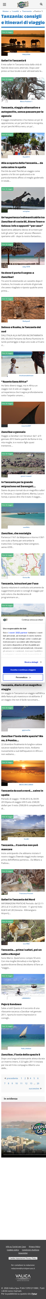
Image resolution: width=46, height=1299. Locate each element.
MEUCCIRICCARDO (26, 785)
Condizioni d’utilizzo (30, 1250)
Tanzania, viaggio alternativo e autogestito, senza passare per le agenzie (22, 111)
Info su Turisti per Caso (16, 1246)
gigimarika (26, 730)
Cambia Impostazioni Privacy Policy (23, 1258)
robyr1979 (26, 267)
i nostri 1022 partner (17, 633)
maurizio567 (26, 426)
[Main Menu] (4, 4)
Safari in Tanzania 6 (13, 60)
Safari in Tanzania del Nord (18, 899)
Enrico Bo (26, 577)
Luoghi (15, 11)
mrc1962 (26, 944)
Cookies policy (13, 1250)
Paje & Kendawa (11, 1004)
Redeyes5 (26, 321)
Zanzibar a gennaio (13, 431)
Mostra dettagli (31, 662)
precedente (12, 1078)
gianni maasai (26, 476)
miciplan (26, 211)
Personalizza (21, 677)
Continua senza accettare (32, 620)
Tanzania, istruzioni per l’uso (19, 583)
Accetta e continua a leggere (23, 670)
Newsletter (23, 1253)
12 (26, 1083)
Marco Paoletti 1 (26, 101)
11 (21, 1083)
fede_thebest (26, 1048)
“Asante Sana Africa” (14, 381)
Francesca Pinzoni (26, 893)
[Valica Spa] (23, 1280)
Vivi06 (26, 839)
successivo (34, 1088)
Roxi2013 (26, 157)
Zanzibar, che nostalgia (16, 533)
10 (16, 1083)
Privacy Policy (34, 1246)
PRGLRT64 (26, 54)
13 (31, 1083)
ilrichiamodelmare (26, 375)
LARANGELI (26, 998)
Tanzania (27, 11)
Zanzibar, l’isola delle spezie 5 (20, 1054)
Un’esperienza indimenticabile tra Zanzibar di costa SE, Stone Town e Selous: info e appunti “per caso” (23, 221)
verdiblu (26, 527)
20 (38, 1083)
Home (6, 11)
